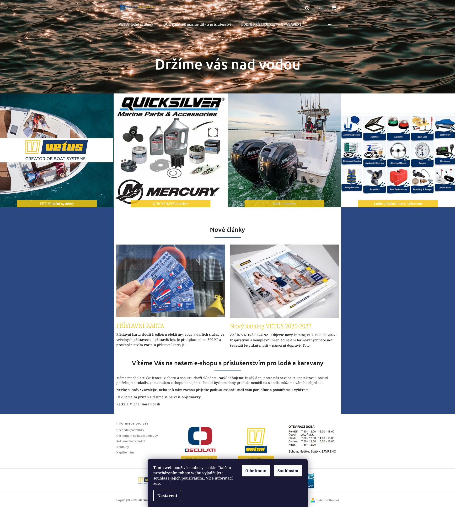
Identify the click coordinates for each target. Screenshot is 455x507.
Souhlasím (288, 470)
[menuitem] (138, 24)
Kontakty (122, 447)
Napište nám (125, 452)
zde (156, 483)
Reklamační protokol (130, 441)
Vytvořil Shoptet (327, 500)
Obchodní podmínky (130, 430)
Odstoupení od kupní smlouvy (137, 436)
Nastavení (167, 495)
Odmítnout (256, 470)
